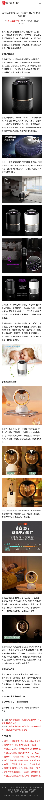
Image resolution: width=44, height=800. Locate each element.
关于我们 (5, 787)
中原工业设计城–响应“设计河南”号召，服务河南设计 (23, 753)
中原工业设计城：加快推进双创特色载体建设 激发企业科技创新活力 (23, 749)
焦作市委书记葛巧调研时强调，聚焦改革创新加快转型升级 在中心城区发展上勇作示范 (23, 760)
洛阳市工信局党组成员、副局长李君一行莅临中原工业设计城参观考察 (23, 768)
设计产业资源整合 (29, 790)
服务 (9, 790)
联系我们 (17, 790)
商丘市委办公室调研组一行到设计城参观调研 (22, 772)
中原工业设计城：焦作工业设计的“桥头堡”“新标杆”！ (23, 764)
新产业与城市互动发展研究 (32, 787)
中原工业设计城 (12, 21)
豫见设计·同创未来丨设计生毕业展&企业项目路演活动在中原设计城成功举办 (23, 741)
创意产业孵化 (15, 787)
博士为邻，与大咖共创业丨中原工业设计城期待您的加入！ (23, 757)
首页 (32, 792)
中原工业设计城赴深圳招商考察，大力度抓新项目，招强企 (23, 776)
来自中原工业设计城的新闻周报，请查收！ (21, 745)
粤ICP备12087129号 (33, 795)
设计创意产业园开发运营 (19, 792)
